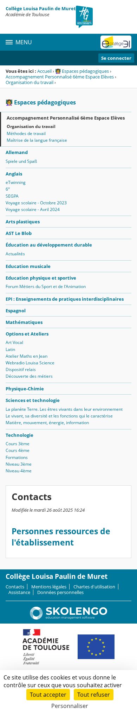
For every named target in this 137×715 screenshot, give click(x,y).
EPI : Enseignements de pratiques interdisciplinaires (65, 299)
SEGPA (12, 196)
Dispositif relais (21, 369)
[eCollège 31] (115, 42)
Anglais (14, 174)
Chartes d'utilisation (94, 586)
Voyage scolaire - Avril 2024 (33, 209)
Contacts (15, 586)
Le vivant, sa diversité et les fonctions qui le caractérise (59, 416)
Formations (17, 457)
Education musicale (28, 266)
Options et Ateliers (27, 334)
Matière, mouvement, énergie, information (47, 423)
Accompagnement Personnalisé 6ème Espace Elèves (60, 77)
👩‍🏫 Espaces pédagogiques (82, 71)
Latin (10, 349)
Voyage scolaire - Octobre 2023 (36, 203)
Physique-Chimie (25, 388)
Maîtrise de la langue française (37, 140)
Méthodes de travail (26, 133)
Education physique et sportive (41, 278)
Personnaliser (69, 706)
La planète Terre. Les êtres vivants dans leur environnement (64, 409)
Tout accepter (48, 694)
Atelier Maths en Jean (26, 356)
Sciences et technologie (33, 400)
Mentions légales (48, 586)
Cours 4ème (18, 450)
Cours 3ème (18, 444)
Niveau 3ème (19, 464)
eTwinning (16, 182)
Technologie (19, 435)
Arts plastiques (23, 221)
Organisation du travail (29, 82)
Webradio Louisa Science (30, 363)
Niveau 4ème (19, 471)
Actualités (15, 254)
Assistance (19, 592)
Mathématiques (24, 322)
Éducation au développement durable (49, 245)
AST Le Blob (19, 233)
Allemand (17, 152)
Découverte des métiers (29, 376)
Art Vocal (14, 342)
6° (8, 189)
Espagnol (16, 310)
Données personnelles (60, 592)
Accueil (44, 71)
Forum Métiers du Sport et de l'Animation (46, 286)
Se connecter (116, 58)
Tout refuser (93, 694)
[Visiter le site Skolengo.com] (68, 618)
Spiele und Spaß (21, 161)
